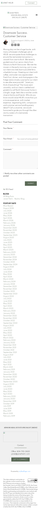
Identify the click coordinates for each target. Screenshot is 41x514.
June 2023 (7, 301)
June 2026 (7, 213)
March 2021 (8, 367)
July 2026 (7, 211)
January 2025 (9, 255)
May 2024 (7, 274)
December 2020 (10, 374)
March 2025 (8, 250)
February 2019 (9, 416)
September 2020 (10, 382)
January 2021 (8, 372)
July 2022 (7, 328)
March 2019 (8, 413)
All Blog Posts (8, 196)
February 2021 (9, 369)
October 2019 (8, 404)
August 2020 (8, 384)
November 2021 (9, 347)
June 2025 (7, 242)
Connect (31, 3)
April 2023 (7, 306)
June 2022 (7, 330)
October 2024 (9, 262)
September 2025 (10, 235)
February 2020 (9, 396)
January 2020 (9, 399)
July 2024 (7, 269)
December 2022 (10, 316)
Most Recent (8, 206)
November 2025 (10, 230)
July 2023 (7, 299)
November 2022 (10, 318)
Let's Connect (21, 459)
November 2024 (10, 260)
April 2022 (7, 335)
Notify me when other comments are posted (18, 175)
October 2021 (8, 350)
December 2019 (9, 401)
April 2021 (7, 365)
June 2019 (7, 409)
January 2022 (9, 343)
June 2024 (7, 272)
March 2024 (8, 279)
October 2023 (9, 291)
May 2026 (7, 216)
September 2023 (10, 294)
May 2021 (7, 362)
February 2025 (9, 252)
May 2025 (7, 245)
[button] (20, 460)
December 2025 (10, 228)
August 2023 (8, 296)
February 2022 (9, 340)
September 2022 (10, 323)
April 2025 (7, 247)
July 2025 (7, 240)
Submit (31, 183)
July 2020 (7, 386)
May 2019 (7, 411)
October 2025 (9, 233)
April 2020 (7, 394)
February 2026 (9, 223)
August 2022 (8, 325)
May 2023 (7, 303)
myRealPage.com (24, 471)
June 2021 (7, 360)
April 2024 (7, 277)
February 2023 (9, 311)
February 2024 (9, 281)
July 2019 (7, 406)
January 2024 (9, 284)
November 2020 (10, 377)
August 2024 (8, 267)
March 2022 (8, 338)
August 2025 (8, 237)
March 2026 (8, 220)
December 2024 (10, 257)
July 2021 (7, 357)
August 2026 (8, 208)
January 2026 (9, 225)
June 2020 (7, 389)
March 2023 (8, 308)
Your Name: (8, 128)
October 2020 (9, 379)
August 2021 (8, 355)
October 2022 (9, 321)
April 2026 (7, 218)
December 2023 (10, 286)
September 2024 (10, 264)
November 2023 (10, 289)
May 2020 (7, 391)
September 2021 (10, 352)
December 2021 (9, 345)
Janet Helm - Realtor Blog (14, 199)
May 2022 (7, 333)
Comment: (7, 149)
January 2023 (9, 313)
